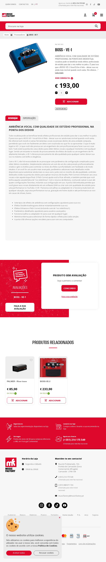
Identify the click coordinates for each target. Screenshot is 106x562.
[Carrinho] (92, 15)
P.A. (78, 515)
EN (32, 4)
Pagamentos (72, 544)
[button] (48, 45)
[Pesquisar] (96, 26)
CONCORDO (69, 288)
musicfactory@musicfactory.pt (71, 496)
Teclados (54, 515)
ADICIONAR (73, 101)
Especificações (29, 118)
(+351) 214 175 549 (78, 3)
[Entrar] (85, 15)
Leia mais (59, 73)
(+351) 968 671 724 (65, 485)
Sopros (95, 515)
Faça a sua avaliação (20, 307)
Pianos (44, 515)
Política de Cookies (47, 545)
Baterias (33, 515)
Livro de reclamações (87, 544)
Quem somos (10, 4)
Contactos (24, 4)
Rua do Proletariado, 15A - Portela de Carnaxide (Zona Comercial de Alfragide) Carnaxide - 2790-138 (70, 468)
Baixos (23, 515)
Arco (86, 515)
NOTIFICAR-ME (61, 109)
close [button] (60, 517)
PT (37, 4)
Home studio (68, 515)
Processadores (19, 35)
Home (6, 35)
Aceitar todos (19, 552)
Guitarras (12, 515)
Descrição (13, 118)
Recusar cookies (46, 552)
